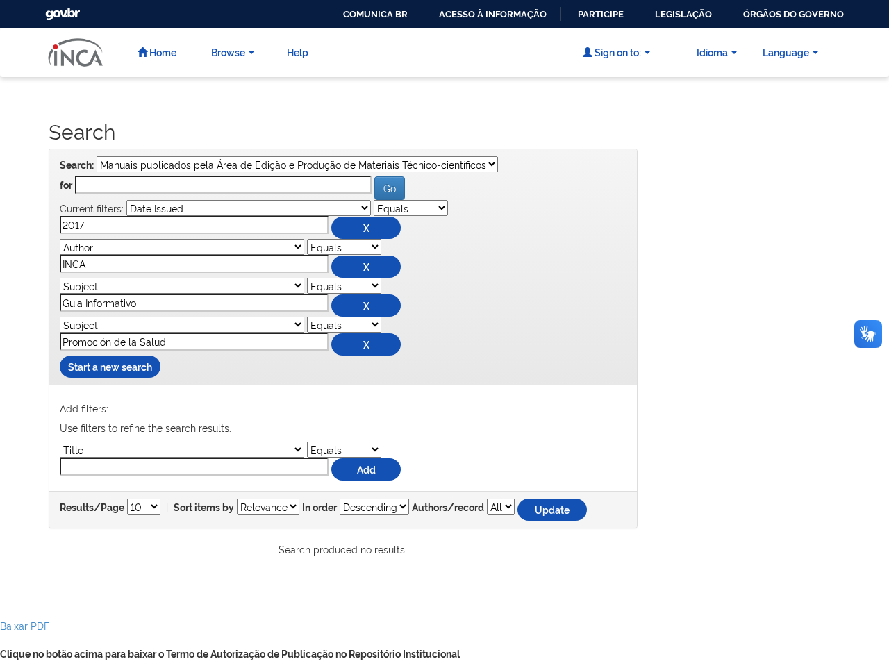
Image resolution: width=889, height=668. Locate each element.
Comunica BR (375, 14)
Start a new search (110, 366)
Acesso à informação (493, 14)
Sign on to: (616, 51)
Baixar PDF (24, 625)
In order (319, 507)
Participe (601, 14)
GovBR (61, 10)
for (66, 185)
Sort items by (204, 507)
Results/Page (92, 507)
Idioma (712, 51)
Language (786, 51)
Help (297, 51)
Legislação (683, 14)
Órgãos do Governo (793, 14)
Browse (228, 51)
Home (161, 51)
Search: (77, 165)
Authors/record (448, 507)
